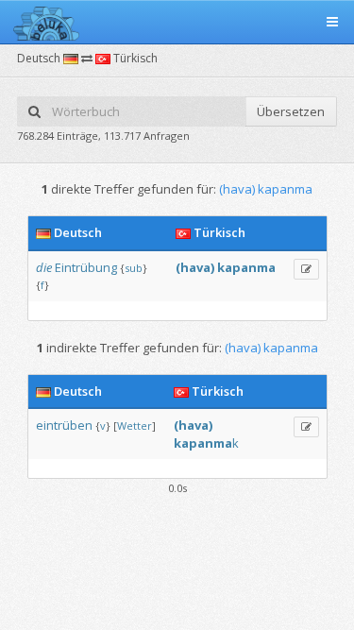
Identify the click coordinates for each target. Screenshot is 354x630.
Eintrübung (86, 267)
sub (134, 268)
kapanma (246, 267)
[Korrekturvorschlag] (306, 269)
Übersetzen (291, 111)
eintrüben (64, 425)
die (44, 267)
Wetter (134, 425)
